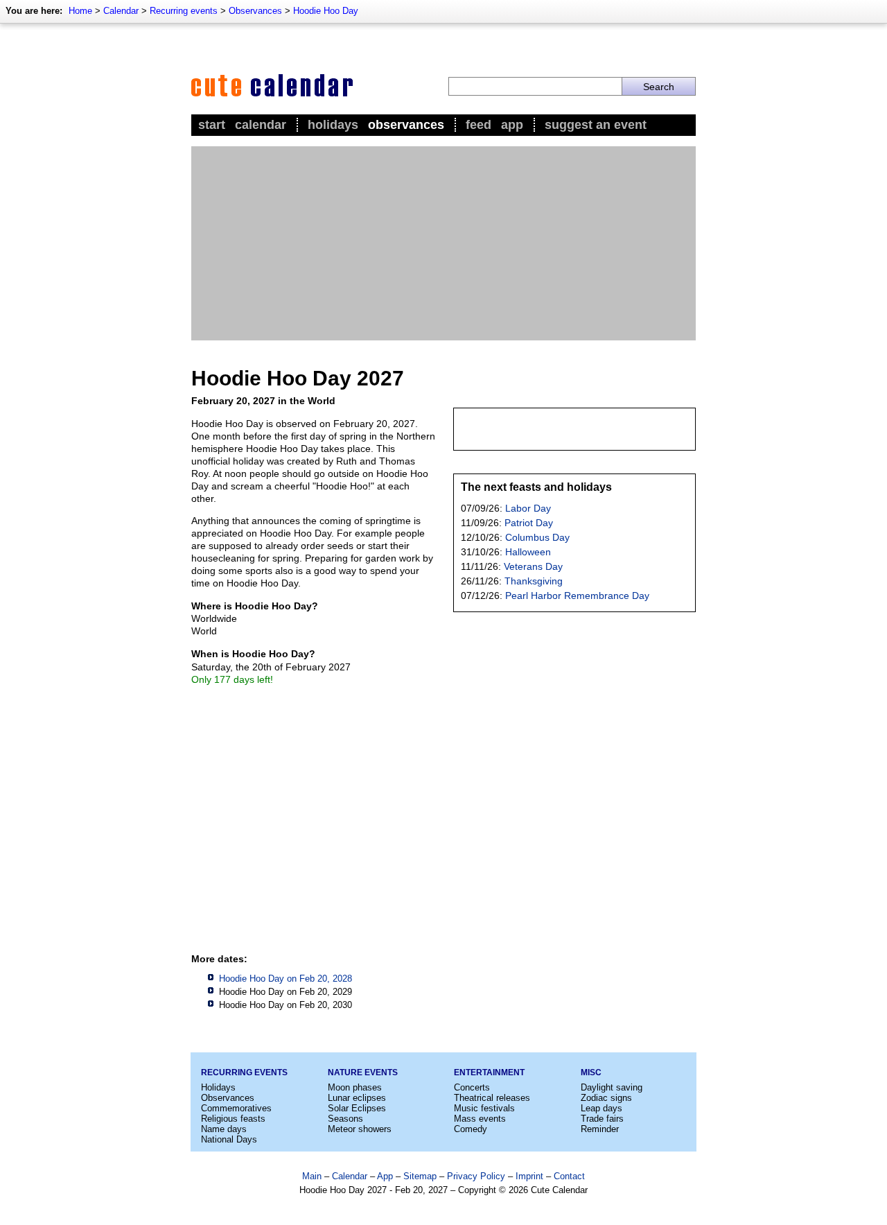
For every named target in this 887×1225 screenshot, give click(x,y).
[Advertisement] (443, 243)
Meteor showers (360, 1129)
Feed (478, 125)
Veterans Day (533, 566)
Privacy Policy (476, 1176)
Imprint (529, 1176)
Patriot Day (528, 522)
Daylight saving (611, 1087)
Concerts (472, 1087)
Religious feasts (233, 1118)
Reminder (600, 1129)
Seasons (345, 1118)
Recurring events (184, 11)
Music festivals (484, 1108)
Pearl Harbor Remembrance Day (577, 595)
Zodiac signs (606, 1098)
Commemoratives (236, 1108)
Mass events (480, 1118)
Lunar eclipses (357, 1098)
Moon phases (355, 1087)
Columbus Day (537, 537)
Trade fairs (602, 1118)
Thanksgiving (533, 581)
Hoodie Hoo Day (325, 11)
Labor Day (528, 508)
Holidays (333, 125)
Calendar (121, 11)
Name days (224, 1129)
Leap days (601, 1108)
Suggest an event (596, 125)
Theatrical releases (492, 1098)
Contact (569, 1176)
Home (80, 11)
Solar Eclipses (357, 1108)
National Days (229, 1139)
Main (312, 1176)
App (512, 125)
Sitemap (420, 1176)
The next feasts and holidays (536, 487)
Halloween (528, 551)
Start (211, 125)
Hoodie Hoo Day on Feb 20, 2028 (285, 978)
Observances (255, 11)
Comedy (470, 1129)
